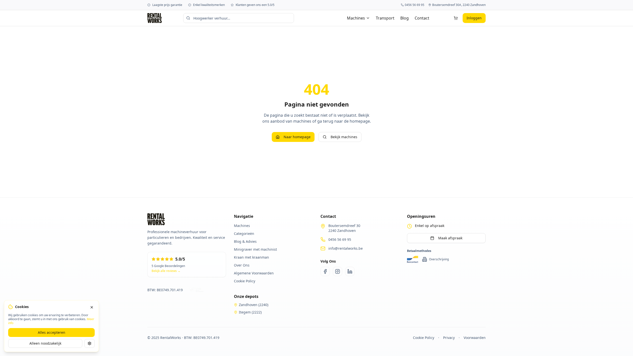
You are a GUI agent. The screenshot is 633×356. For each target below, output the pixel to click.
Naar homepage (297, 136)
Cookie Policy (423, 337)
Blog (404, 18)
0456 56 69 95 (339, 239)
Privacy (449, 337)
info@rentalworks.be (345, 248)
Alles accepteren (51, 332)
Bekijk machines (344, 136)
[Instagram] (337, 271)
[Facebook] (325, 271)
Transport (385, 18)
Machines (356, 18)
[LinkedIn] (350, 271)
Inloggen (474, 18)
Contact (422, 18)
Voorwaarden (475, 337)
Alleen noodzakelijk (45, 343)
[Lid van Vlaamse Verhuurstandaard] (197, 290)
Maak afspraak (450, 238)
